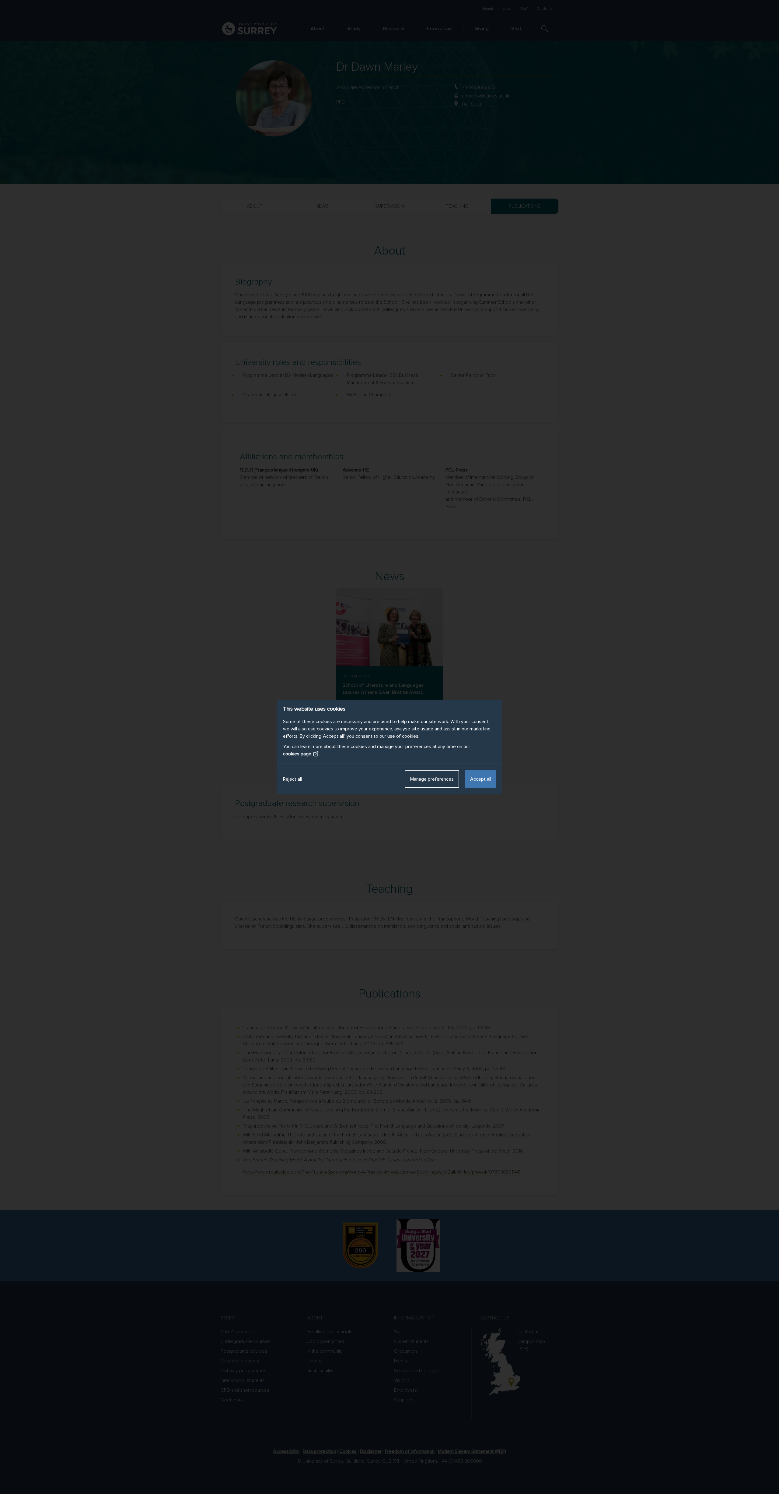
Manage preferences (432, 779)
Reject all (292, 779)
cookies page (297, 754)
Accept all (480, 779)
